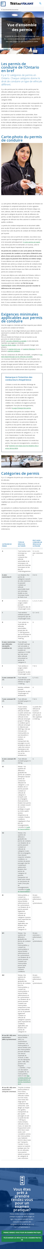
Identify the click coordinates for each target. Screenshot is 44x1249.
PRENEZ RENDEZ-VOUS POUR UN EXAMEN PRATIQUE (22, 1232)
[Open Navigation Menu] (3, 4)
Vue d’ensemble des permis (10, 9)
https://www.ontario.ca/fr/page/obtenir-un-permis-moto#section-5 (24, 1080)
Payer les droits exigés (8, 345)
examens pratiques (13, 351)
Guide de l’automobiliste (24, 828)
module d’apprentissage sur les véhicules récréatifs (21, 356)
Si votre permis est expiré (31, 242)
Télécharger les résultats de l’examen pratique (22, 1239)
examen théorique (29, 349)
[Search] (40, 3)
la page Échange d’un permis (21, 408)
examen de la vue (14, 349)
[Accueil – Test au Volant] (21, 3)
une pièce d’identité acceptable (16, 341)
